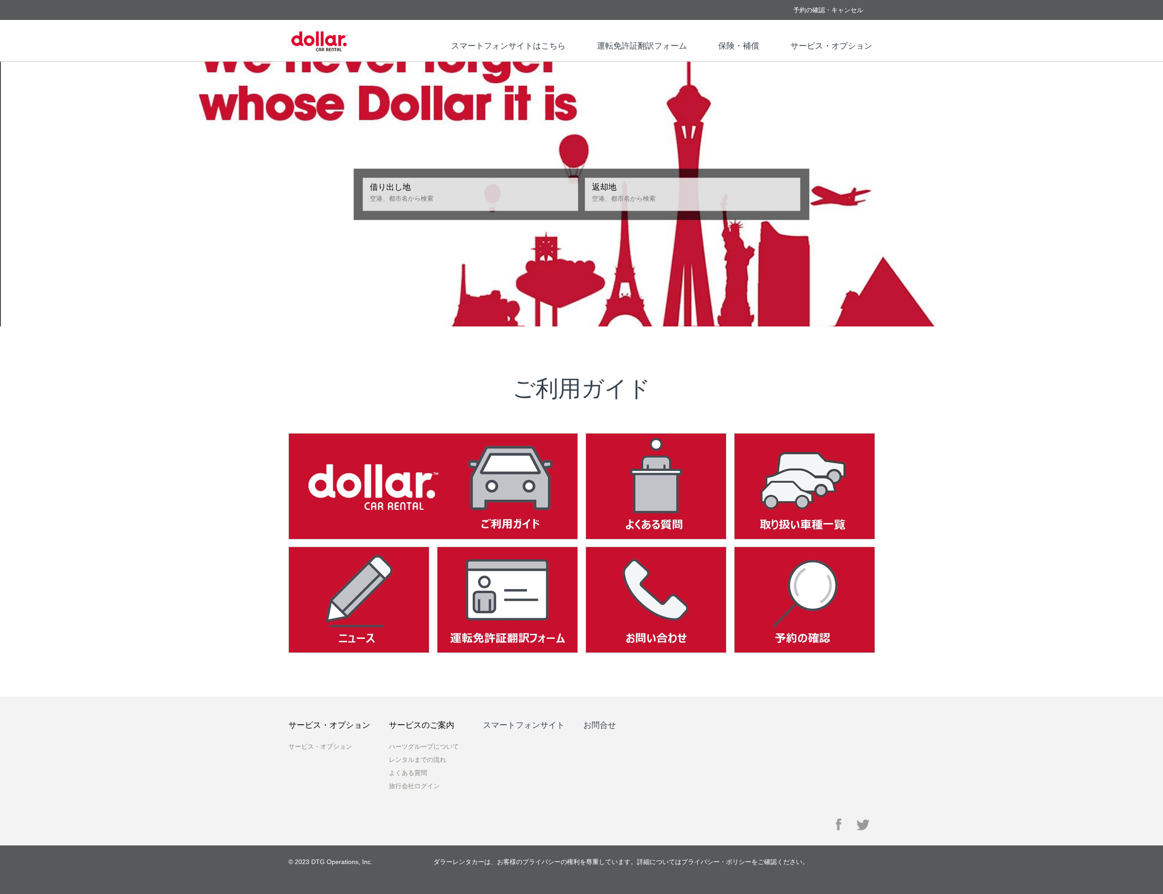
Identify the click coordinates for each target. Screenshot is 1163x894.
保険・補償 (738, 45)
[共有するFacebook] (839, 824)
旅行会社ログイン (414, 786)
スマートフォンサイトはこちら (508, 45)
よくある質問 (408, 772)
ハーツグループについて (424, 746)
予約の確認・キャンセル (828, 10)
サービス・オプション (831, 45)
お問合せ (599, 725)
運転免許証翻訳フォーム (642, 45)
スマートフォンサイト (524, 725)
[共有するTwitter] (863, 824)
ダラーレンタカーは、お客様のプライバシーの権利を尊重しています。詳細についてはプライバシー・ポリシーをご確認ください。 (621, 861)
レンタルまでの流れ (417, 759)
